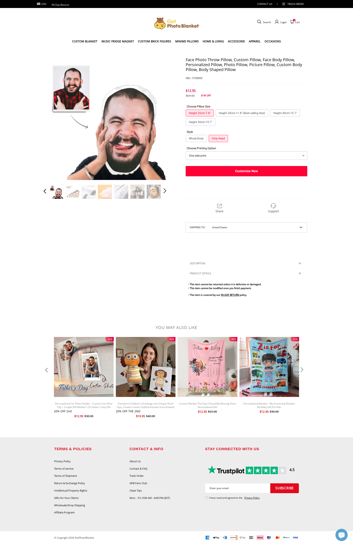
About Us (135, 461)
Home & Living (213, 41)
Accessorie (236, 41)
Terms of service (64, 468)
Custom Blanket (84, 41)
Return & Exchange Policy (69, 483)
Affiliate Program (64, 512)
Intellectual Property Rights (70, 490)
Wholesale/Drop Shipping (69, 505)
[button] (53, 118)
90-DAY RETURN (230, 295)
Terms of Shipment (65, 476)
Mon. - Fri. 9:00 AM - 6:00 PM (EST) (150, 498)
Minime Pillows (187, 41)
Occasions (273, 41)
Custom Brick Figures (154, 41)
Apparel (254, 41)
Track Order (295, 4)
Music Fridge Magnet (118, 41)
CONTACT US (264, 4)
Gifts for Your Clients (66, 498)
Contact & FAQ (138, 468)
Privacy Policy (62, 461)
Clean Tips (136, 490)
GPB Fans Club (138, 483)
